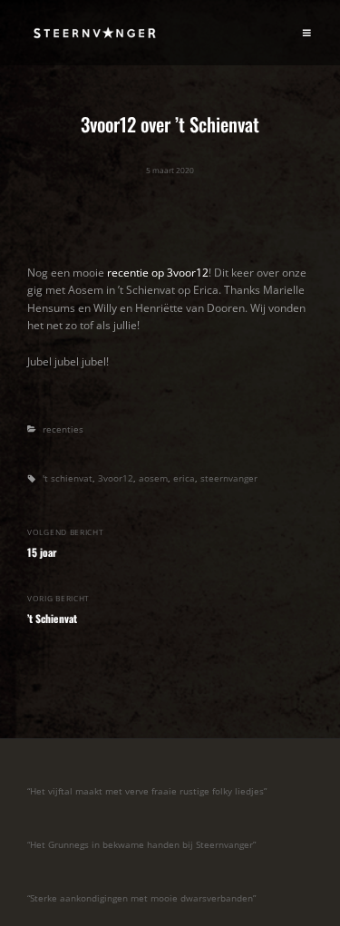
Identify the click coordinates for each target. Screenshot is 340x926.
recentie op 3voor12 (158, 272)
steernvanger (228, 478)
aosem (153, 478)
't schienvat (67, 478)
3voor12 (115, 478)
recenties (63, 429)
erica (184, 478)
